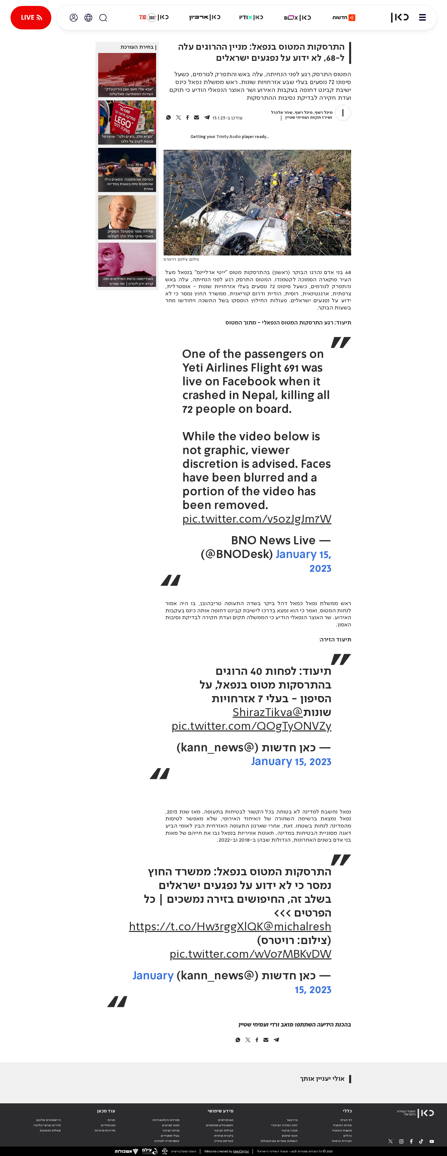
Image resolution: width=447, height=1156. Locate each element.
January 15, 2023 (291, 762)
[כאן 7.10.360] (153, 17)
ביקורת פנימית (223, 1135)
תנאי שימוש (289, 1135)
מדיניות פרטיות (105, 1130)
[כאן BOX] (297, 17)
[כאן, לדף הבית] (396, 18)
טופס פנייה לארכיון (166, 1141)
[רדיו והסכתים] (251, 17)
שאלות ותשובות (50, 1130)
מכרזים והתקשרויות (165, 1120)
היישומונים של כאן (48, 1120)
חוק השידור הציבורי (284, 1125)
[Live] (30, 17)
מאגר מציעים (170, 1125)
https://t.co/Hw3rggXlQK (196, 927)
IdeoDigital (241, 1151)
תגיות (111, 1120)
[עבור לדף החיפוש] (103, 17)
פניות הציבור (170, 1130)
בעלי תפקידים (170, 1135)
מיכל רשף (323, 113)
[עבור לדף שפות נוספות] (88, 17)
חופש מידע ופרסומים (219, 1125)
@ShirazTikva (268, 713)
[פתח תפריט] (422, 17)
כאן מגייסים (225, 1120)
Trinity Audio (228, 137)
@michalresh (297, 927)
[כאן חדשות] (344, 17)
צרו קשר (292, 1120)
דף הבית (346, 1120)
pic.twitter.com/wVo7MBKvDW (250, 954)
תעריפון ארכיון (223, 1141)
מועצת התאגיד (342, 1130)
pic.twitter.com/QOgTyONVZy (251, 726)
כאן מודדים (108, 1125)
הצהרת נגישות (342, 1141)
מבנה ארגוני (289, 1130)
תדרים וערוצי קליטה (47, 1125)
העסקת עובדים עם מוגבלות (278, 1141)
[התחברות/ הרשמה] (73, 17)
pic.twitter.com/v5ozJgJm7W (256, 519)
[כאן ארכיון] (204, 17)
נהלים (347, 1135)
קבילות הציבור (223, 1130)
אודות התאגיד (342, 1125)
